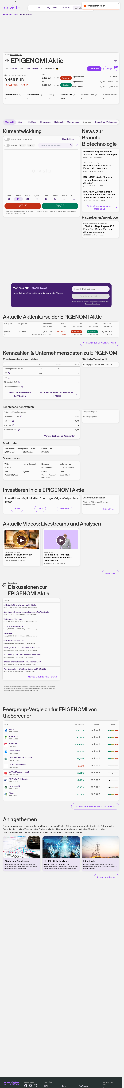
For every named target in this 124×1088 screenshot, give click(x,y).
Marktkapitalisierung (11, 95)
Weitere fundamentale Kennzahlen (20, 394)
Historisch (58, 122)
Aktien (16, 15)
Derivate (64, 508)
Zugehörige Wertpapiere (106, 122)
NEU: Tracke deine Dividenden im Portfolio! (56, 394)
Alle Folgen (110, 573)
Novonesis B (14, 786)
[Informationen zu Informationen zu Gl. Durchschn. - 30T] (21, 416)
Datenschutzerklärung (92, 304)
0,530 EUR (92, 332)
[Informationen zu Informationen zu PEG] (9, 377)
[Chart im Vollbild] (76, 145)
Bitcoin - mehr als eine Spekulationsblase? (22, 662)
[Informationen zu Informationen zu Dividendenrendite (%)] (22, 386)
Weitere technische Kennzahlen (59, 435)
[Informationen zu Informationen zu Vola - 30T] (13, 425)
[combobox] (55, 145)
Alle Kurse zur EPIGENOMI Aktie (99, 342)
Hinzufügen (94, 68)
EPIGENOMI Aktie (26, 15)
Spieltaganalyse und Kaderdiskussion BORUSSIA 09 (27, 612)
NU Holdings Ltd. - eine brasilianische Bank (22, 654)
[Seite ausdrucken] (115, 62)
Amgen (12, 729)
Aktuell (39, 7)
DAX (46, 1086)
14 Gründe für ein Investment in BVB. (20, 605)
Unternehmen (73, 122)
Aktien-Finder (109, 509)
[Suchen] (91, 8)
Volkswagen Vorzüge (13, 619)
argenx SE (13, 736)
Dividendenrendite (33, 95)
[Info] (20, 94)
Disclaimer (33, 690)
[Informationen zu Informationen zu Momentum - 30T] (19, 430)
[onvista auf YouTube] (30, 1086)
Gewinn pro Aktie (66, 95)
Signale (111, 68)
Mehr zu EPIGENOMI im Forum (42, 677)
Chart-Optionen (68, 139)
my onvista (52, 7)
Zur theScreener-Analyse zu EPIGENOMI (95, 806)
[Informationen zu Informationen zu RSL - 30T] (13, 421)
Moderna (13, 743)
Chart (20, 122)
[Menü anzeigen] (30, 7)
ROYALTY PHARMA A (18, 779)
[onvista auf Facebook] (25, 1086)
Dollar (64, 1086)
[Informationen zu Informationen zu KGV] (9, 373)
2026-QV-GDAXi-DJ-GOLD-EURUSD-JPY (22, 647)
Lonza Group (14, 750)
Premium (66, 7)
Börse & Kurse (7, 15)
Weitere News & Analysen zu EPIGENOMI (99, 207)
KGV (50, 95)
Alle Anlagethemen (106, 877)
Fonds (17, 508)
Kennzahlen (45, 122)
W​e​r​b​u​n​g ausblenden (82, 33)
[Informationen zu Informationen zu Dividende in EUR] (19, 382)
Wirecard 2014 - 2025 (13, 626)
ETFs (40, 508)
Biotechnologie (16, 55)
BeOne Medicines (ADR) (19, 772)
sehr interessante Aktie (14, 640)
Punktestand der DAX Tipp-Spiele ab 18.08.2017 (25, 669)
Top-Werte (83, 1086)
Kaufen (66, 85)
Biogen (12, 793)
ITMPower (8, 633)
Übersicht (9, 122)
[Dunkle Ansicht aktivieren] (15, 1)
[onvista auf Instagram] (35, 1086)
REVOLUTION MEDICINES (20, 757)
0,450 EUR (76, 332)
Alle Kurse (32, 122)
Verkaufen (66, 78)
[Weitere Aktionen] (116, 332)
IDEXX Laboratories (17, 765)
